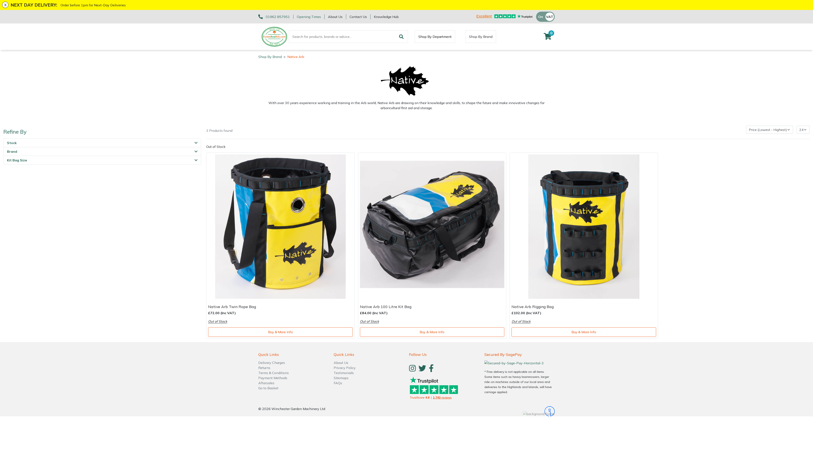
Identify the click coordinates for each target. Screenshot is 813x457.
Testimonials (344, 373)
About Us (335, 17)
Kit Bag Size (17, 160)
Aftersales (266, 383)
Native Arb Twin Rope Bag (232, 306)
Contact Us (358, 17)
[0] (547, 38)
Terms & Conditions (273, 373)
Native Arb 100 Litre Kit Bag (385, 306)
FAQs (338, 383)
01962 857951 (278, 17)
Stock (12, 143)
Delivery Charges (271, 363)
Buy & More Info (280, 332)
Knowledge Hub (386, 17)
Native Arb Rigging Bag (533, 306)
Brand (12, 151)
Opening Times (309, 17)
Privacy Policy (345, 368)
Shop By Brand (480, 36)
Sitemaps (341, 378)
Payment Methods (272, 378)
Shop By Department (435, 36)
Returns (264, 368)
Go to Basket (268, 388)
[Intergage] (519, 411)
